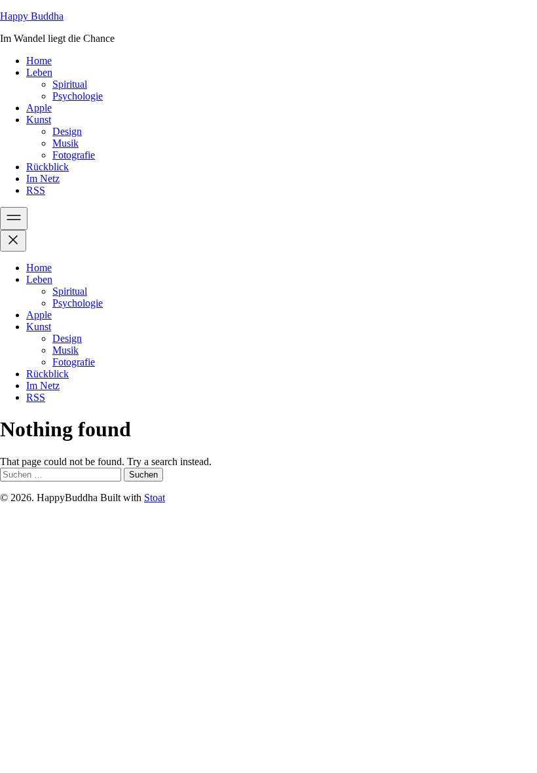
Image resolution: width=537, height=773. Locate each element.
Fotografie (73, 154)
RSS (35, 190)
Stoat (154, 497)
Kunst (38, 119)
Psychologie (77, 96)
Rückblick (47, 166)
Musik (65, 143)
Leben (39, 72)
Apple (39, 107)
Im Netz (43, 178)
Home (39, 60)
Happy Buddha (32, 16)
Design (67, 131)
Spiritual (69, 84)
